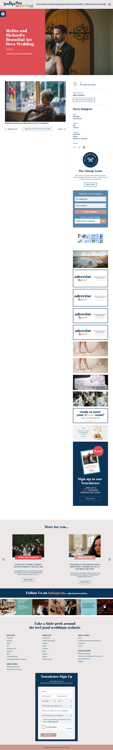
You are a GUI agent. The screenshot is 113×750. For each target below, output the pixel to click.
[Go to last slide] (3, 559)
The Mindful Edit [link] (12, 656)
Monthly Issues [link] (47, 659)
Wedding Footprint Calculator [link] (17, 659)
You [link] (48, 4)
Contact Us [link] (81, 643)
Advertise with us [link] (84, 659)
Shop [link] (101, 4)
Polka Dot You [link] (85, 557)
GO (103, 221)
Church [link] (76, 128)
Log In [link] (80, 646)
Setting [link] (44, 654)
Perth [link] (75, 136)
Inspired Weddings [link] (24, 54)
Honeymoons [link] (71, 4)
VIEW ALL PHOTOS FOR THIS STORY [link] (38, 129)
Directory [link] (83, 4)
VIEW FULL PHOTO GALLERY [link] (84, 100)
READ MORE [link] (90, 184)
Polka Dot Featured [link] (28, 557)
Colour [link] (44, 646)
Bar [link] (74, 125)
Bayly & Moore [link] (79, 95)
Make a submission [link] (84, 653)
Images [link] (44, 643)
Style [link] (44, 651)
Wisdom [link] (54, 4)
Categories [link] (46, 638)
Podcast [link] (93, 4)
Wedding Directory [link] (13, 667)
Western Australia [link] (80, 139)
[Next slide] (109, 559)
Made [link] (61, 4)
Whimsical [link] (77, 119)
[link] (3, 14)
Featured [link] (41, 4)
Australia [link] (76, 134)
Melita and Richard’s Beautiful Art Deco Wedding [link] (27, 123)
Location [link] (45, 648)
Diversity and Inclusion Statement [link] (89, 641)
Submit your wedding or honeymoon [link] (90, 656)
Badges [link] (80, 661)
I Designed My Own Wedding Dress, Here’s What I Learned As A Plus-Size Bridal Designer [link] (84, 567)
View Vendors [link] (90, 212)
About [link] (80, 638)
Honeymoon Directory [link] (14, 669)
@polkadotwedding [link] (77, 593)
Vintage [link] (76, 116)
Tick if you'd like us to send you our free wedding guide (57, 721)
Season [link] (44, 656)
